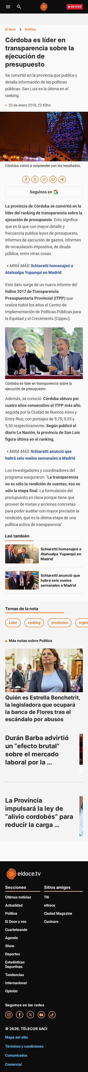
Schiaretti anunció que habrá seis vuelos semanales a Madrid (61, 580)
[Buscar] (19, 6)
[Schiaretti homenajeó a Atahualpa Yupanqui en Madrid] (22, 553)
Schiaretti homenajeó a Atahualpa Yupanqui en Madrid (61, 554)
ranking (34, 623)
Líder (13, 623)
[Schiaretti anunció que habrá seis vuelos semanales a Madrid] (22, 580)
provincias (59, 623)
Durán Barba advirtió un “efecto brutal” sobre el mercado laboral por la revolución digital (37, 754)
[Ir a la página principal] (44, 7)
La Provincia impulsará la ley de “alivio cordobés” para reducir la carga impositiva (40, 816)
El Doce (10, 29)
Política (30, 29)
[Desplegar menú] (8, 6)
